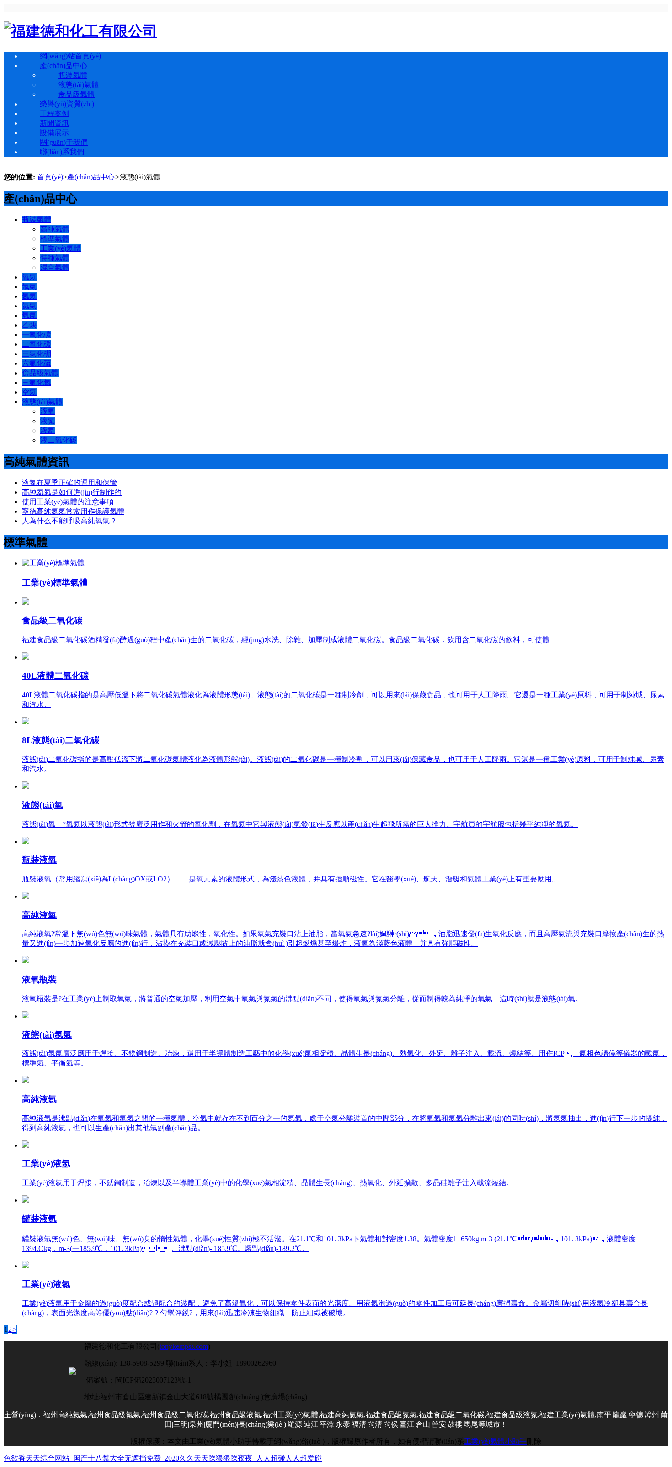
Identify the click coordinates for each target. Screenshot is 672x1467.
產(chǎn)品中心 (63, 65)
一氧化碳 (36, 334)
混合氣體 (54, 267)
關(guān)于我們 (64, 142)
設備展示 (54, 133)
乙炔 (29, 325)
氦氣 (29, 306)
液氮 (47, 421)
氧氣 (29, 277)
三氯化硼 (36, 354)
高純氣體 (54, 229)
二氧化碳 (36, 344)
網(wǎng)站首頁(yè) (70, 56)
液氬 (47, 430)
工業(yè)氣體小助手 (495, 1441)
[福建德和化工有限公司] (80, 31)
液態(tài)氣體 (78, 85)
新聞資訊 (54, 123)
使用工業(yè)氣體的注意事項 (68, 502)
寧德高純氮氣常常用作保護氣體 (73, 511)
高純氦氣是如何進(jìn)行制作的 (72, 492)
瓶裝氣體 (72, 75)
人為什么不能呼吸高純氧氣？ (69, 521)
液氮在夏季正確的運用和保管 (69, 482)
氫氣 (29, 315)
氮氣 (29, 296)
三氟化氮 (36, 382)
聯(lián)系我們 (62, 152)
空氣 (29, 392)
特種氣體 (54, 258)
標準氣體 (54, 239)
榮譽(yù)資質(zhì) (67, 104)
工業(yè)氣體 (60, 248)
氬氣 (29, 286)
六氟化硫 (36, 363)
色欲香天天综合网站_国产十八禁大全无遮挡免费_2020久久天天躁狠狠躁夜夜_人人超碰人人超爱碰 (163, 1458)
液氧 (47, 411)
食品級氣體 (76, 94)
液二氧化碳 (58, 440)
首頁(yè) (50, 177)
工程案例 (54, 113)
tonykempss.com (184, 1346)
